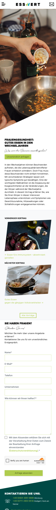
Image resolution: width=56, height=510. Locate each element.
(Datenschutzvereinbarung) (23, 450)
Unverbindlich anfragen (18, 157)
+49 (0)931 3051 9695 (23, 498)
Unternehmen (12, 386)
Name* (8, 352)
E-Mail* (9, 363)
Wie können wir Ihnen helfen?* (21, 398)
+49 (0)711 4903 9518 (23, 501)
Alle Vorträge (28, 315)
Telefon (9, 375)
